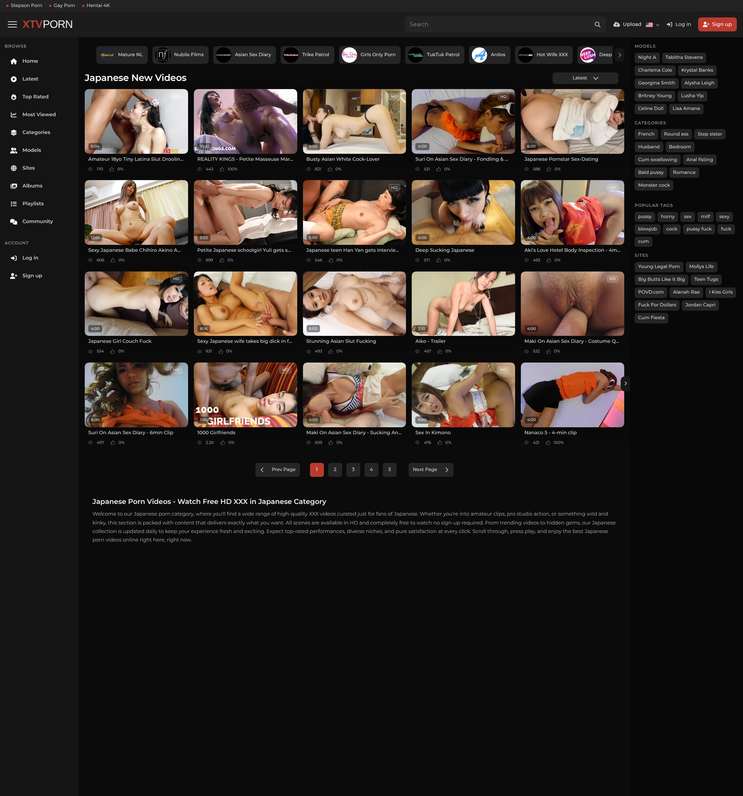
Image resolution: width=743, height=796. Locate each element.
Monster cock (654, 185)
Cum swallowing (657, 160)
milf (705, 217)
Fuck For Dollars (657, 305)
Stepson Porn (26, 6)
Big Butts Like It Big (661, 279)
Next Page (425, 470)
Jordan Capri (700, 305)
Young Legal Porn (659, 267)
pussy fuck (699, 229)
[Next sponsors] (619, 55)
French (646, 134)
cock (672, 229)
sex (688, 217)
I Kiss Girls (721, 292)
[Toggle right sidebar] (625, 384)
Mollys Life (701, 267)
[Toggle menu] (12, 24)
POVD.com (651, 292)
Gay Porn (64, 6)
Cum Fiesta (651, 318)
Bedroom (680, 147)
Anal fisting (700, 160)
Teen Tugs (706, 279)
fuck (726, 229)
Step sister (710, 134)
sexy (724, 217)
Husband (649, 147)
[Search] (598, 24)
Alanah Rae (686, 292)
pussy (645, 217)
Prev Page (284, 470)
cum (643, 241)
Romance (684, 172)
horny (668, 217)
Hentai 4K (98, 6)
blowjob (647, 229)
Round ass (676, 134)
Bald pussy (651, 172)
